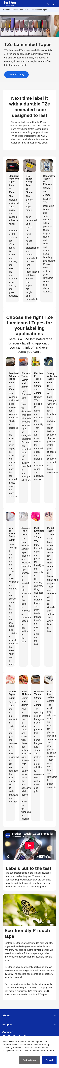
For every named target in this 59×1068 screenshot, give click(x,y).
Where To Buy (16, 74)
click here (50, 1050)
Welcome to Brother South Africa (15, 10)
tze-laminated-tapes (39, 10)
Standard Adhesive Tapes (14, 179)
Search (48, 3)
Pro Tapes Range (29, 179)
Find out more (29, 1060)
